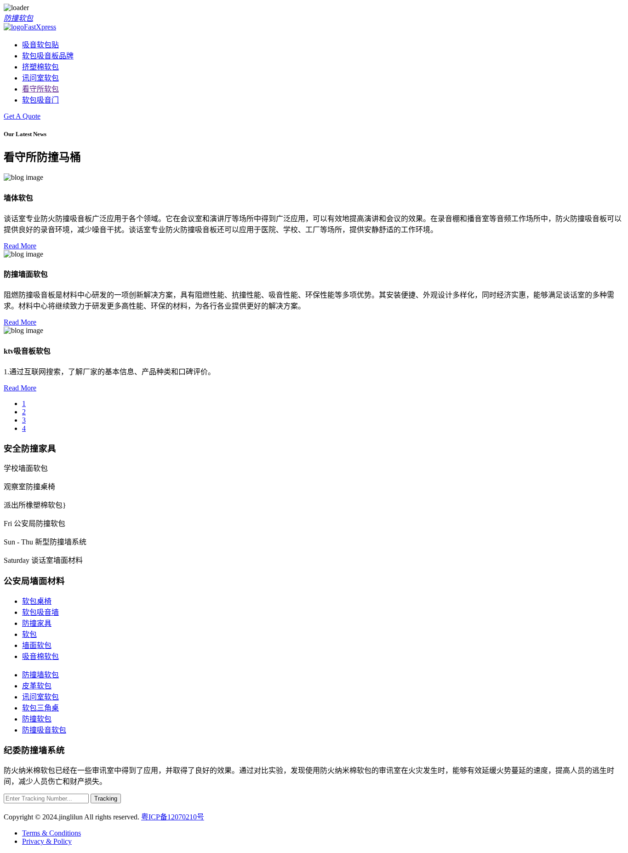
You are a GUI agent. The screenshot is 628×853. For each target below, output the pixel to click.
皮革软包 (36, 686)
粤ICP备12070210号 (172, 817)
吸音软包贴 (40, 45)
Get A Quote (22, 116)
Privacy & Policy (47, 841)
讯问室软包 (40, 78)
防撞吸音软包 (44, 730)
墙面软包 (36, 645)
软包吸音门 (40, 100)
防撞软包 (18, 18)
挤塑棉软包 (40, 67)
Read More (20, 246)
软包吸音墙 (40, 612)
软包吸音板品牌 (48, 56)
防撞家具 (36, 623)
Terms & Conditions (51, 833)
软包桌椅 (36, 601)
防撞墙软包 (40, 675)
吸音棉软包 (40, 656)
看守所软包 (40, 89)
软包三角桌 (40, 708)
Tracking (105, 798)
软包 (29, 634)
